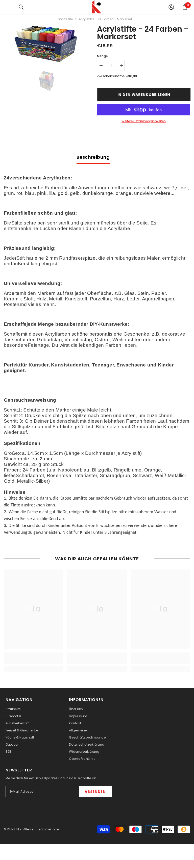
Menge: (103, 56)
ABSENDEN (95, 791)
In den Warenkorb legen (143, 94)
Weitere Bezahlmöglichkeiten (144, 121)
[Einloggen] (171, 7)
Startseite (65, 19)
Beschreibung (93, 157)
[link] (33, 661)
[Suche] (21, 7)
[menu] (7, 7)
